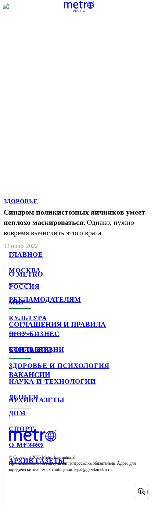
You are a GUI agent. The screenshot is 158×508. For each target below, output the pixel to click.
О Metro (26, 445)
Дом (17, 413)
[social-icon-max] (73, 491)
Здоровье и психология (59, 365)
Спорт (21, 428)
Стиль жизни (36, 349)
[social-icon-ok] (54, 491)
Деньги (24, 397)
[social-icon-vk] (16, 491)
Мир (17, 302)
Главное (26, 254)
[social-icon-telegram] (35, 491)
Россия (24, 286)
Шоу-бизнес (34, 333)
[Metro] (79, 6)
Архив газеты (37, 460)
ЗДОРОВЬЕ (21, 201)
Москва (25, 270)
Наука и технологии (52, 381)
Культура (28, 318)
